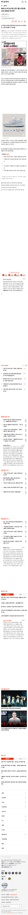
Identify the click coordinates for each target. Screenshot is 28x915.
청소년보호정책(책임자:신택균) (7, 897)
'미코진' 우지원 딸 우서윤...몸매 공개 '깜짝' (13, 483)
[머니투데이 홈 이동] (6, 857)
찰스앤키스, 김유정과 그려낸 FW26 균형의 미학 (12, 606)
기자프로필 (4, 839)
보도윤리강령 (8, 902)
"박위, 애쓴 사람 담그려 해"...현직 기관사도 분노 (14, 170)
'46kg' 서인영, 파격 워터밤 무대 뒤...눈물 (12, 487)
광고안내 (3, 899)
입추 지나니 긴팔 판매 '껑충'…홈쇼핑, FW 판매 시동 (13, 762)
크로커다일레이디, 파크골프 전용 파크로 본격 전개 (12, 616)
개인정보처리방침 (13, 894)
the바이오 (4, 807)
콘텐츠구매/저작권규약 (14, 899)
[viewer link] (25, 64)
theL (3, 802)
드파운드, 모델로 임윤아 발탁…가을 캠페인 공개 (12, 603)
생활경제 (5, 5)
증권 (3, 793)
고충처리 (3, 902)
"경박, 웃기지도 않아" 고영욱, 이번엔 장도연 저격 (15, 156)
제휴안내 (7, 899)
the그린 (4, 811)
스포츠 (3, 830)
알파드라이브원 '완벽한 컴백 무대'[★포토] (11, 708)
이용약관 (16, 897)
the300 (4, 797)
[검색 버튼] (22, 1)
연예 (3, 825)
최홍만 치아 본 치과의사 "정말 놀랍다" (12, 492)
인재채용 (7, 894)
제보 (3, 843)
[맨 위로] (25, 909)
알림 (3, 848)
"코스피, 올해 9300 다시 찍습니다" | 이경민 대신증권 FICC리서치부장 (13, 729)
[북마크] (25, 21)
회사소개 (3, 894)
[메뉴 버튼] (25, 1)
